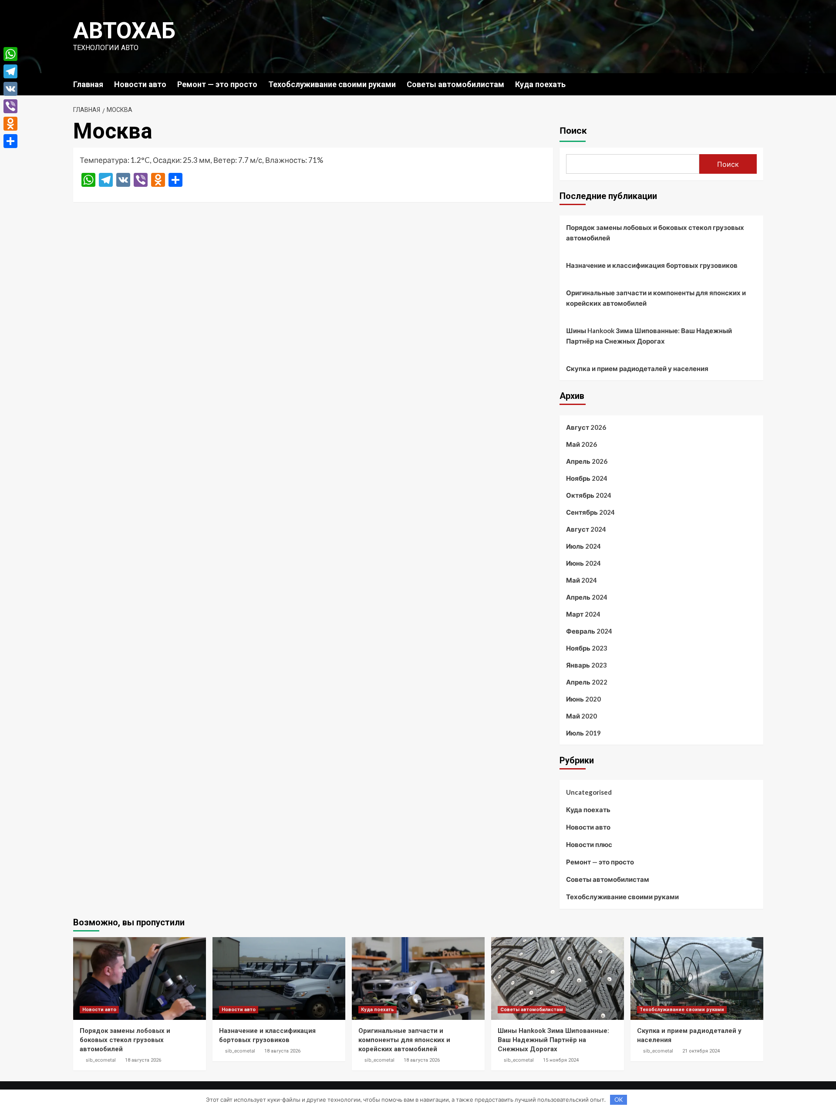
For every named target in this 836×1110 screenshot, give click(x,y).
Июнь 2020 (583, 699)
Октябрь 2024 (588, 495)
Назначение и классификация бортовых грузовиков (652, 265)
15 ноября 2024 (561, 1060)
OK (618, 1099)
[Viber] (10, 106)
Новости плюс (589, 844)
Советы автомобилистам (455, 84)
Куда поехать (540, 84)
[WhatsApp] (10, 54)
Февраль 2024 (589, 631)
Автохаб (124, 30)
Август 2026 (586, 427)
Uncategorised (589, 792)
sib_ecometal (101, 1060)
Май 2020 (581, 716)
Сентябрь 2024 (590, 512)
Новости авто (140, 84)
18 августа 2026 (143, 1060)
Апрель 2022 (586, 682)
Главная (88, 84)
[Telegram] (10, 71)
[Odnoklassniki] (10, 123)
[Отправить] (10, 141)
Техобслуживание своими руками (332, 84)
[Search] (757, 83)
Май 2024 (581, 580)
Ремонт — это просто (217, 84)
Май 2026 (581, 444)
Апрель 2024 (586, 597)
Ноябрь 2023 (586, 648)
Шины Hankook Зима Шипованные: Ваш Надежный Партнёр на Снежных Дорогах (649, 336)
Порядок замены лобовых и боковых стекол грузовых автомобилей (655, 232)
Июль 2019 (583, 733)
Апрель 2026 (586, 461)
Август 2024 (586, 529)
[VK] (10, 89)
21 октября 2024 (701, 1051)
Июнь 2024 (583, 563)
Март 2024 (583, 614)
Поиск (573, 130)
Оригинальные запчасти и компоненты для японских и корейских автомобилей (656, 298)
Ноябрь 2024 (586, 478)
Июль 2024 (583, 546)
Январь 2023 (586, 665)
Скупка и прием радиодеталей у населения (637, 368)
